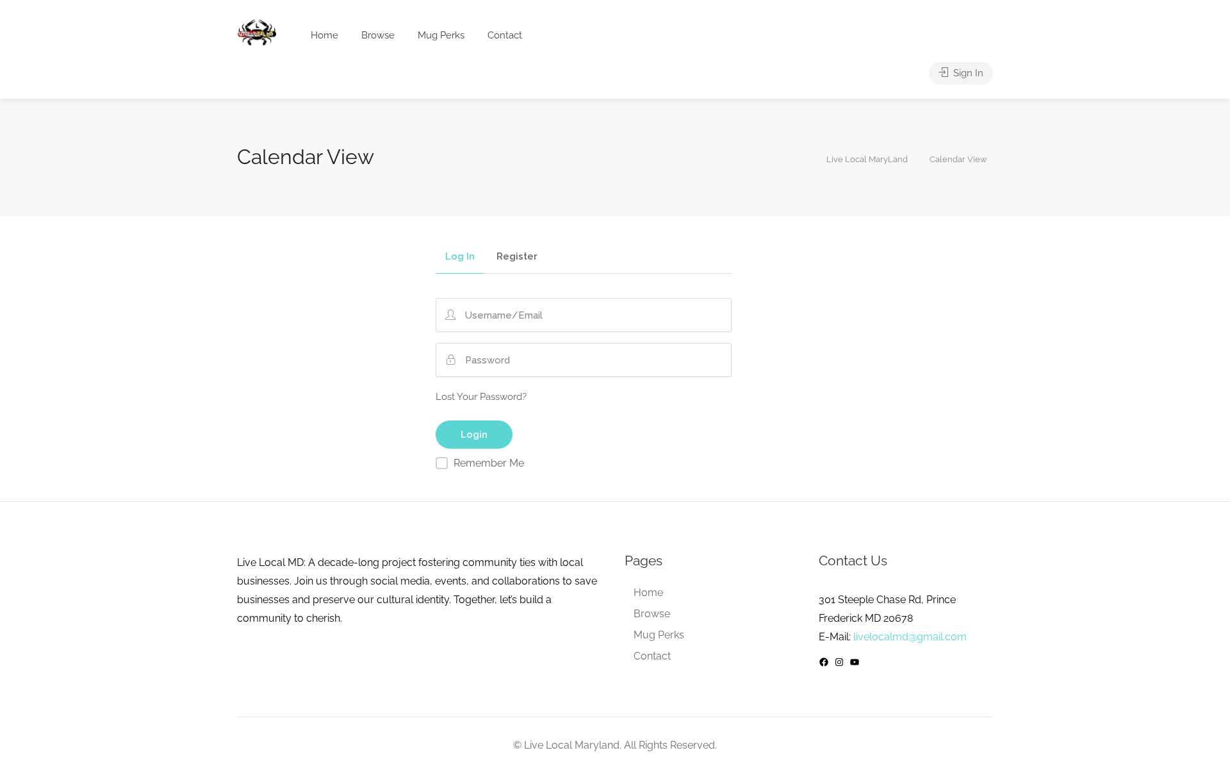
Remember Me (489, 463)
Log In (460, 257)
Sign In (967, 73)
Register (516, 257)
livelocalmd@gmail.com (910, 637)
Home (324, 35)
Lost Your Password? (481, 397)
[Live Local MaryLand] (257, 32)
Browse (378, 35)
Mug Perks (441, 35)
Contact (505, 35)
